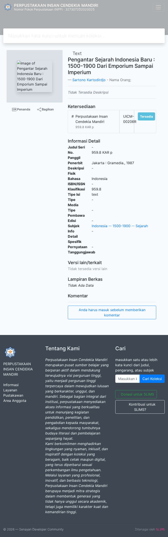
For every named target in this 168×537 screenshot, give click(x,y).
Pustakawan (13, 395)
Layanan (10, 390)
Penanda (23, 109)
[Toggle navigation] (158, 7)
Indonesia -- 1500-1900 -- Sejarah (120, 226)
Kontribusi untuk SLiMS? (142, 407)
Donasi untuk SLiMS (137, 394)
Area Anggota (14, 400)
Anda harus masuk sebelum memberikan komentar (112, 312)
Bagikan (47, 109)
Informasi (11, 385)
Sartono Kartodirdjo (89, 80)
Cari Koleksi (152, 379)
